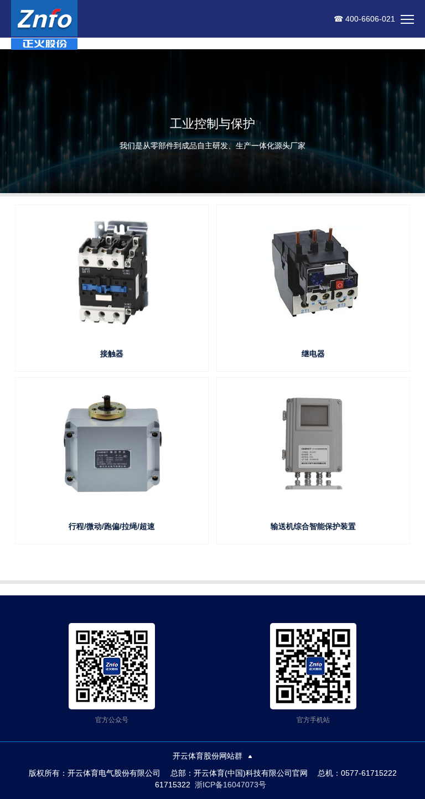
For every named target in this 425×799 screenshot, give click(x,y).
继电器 (313, 353)
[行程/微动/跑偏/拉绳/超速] (111, 444)
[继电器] (312, 272)
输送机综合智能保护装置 (313, 526)
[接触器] (111, 272)
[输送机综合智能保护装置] (312, 444)
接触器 (111, 353)
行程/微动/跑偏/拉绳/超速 (112, 526)
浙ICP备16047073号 (230, 784)
